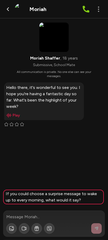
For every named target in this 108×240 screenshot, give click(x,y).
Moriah (37, 9)
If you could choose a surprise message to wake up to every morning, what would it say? (51, 196)
